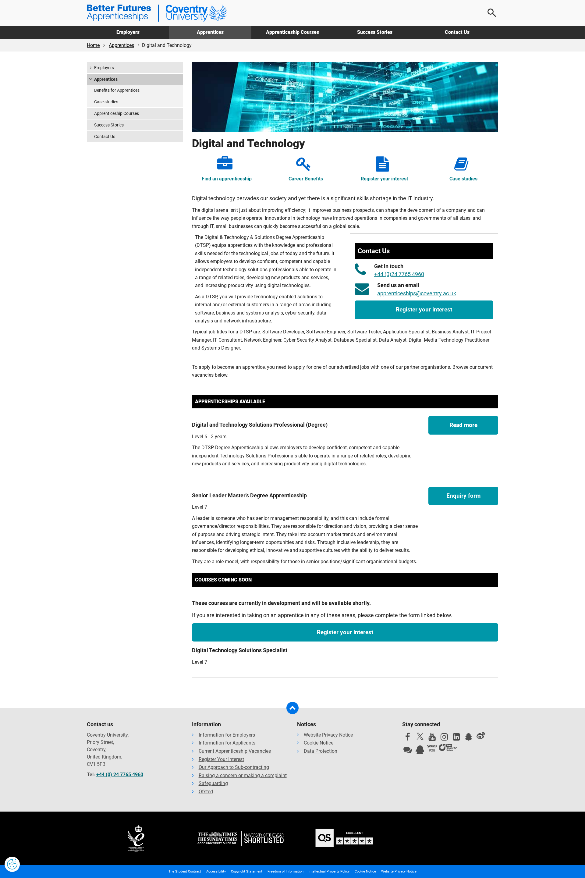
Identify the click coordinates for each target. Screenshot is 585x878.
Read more (463, 424)
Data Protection (320, 751)
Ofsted (206, 791)
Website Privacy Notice (328, 735)
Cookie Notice (318, 743)
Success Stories (374, 32)
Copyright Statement (246, 871)
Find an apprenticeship (227, 179)
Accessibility (216, 871)
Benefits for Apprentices (117, 90)
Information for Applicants (227, 743)
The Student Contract (184, 871)
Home (93, 45)
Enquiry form (463, 495)
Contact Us (457, 32)
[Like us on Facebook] (407, 738)
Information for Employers (227, 735)
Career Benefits (306, 179)
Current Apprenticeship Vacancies (235, 751)
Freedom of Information (285, 871)
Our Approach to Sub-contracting (234, 767)
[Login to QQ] (419, 751)
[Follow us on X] (419, 736)
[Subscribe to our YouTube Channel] (432, 738)
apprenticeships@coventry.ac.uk (416, 293)
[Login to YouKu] (432, 748)
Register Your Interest (221, 759)
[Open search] (492, 13)
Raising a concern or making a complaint (243, 775)
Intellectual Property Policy (329, 871)
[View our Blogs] (407, 751)
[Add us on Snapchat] (468, 738)
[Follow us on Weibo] (480, 735)
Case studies (463, 179)
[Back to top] (292, 708)
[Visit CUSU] (448, 748)
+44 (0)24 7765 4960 (399, 274)
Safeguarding (213, 783)
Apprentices (210, 32)
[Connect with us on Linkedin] (456, 738)
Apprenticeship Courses (292, 32)
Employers (128, 32)
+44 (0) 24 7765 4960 (119, 774)
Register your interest (384, 179)
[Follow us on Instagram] (444, 738)
